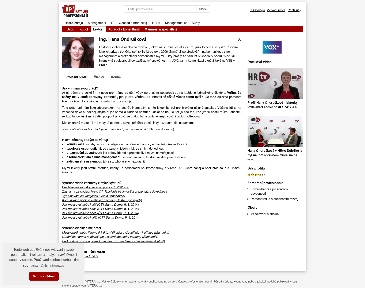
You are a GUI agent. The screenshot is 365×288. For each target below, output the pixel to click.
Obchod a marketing (133, 22)
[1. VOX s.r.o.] (275, 46)
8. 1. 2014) (100, 208)
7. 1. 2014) (100, 213)
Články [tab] (99, 77)
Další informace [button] (52, 265)
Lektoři (98, 29)
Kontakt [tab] (117, 77)
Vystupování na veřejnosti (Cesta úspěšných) (93, 195)
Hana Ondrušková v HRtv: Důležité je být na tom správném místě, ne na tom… (275, 155)
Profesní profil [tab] (76, 77)
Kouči (83, 29)
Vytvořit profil (276, 10)
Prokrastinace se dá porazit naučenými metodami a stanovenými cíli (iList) (113, 241)
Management (97, 22)
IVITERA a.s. (92, 281)
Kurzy (196, 22)
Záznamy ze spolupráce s (114, 191)
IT (112, 22)
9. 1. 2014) (100, 204)
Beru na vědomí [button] (44, 276)
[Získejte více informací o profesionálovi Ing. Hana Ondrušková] (239, 39)
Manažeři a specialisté (161, 29)
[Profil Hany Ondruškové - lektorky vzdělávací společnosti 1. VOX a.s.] (275, 84)
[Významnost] (256, 174)
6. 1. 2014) (101, 217)
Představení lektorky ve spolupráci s (95, 187)
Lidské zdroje (73, 22)
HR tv (156, 22)
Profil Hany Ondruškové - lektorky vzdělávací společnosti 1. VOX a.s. (273, 104)
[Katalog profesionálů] (90, 11)
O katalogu (257, 10)
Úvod (70, 29)
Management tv (176, 22)
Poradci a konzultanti (124, 29)
